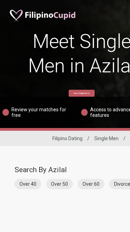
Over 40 (27, 184)
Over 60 (91, 184)
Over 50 (59, 184)
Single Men (106, 138)
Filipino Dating (67, 138)
